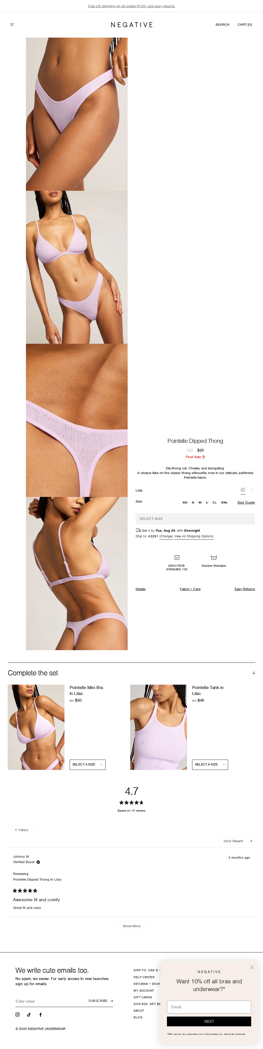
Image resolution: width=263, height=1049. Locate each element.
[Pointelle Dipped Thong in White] (252, 490)
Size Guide (246, 502)
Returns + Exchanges (152, 983)
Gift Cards (143, 997)
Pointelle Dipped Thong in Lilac (37, 879)
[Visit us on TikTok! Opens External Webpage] (29, 1014)
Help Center (144, 977)
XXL (225, 503)
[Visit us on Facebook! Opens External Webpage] (41, 1014)
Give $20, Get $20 (148, 1003)
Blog (138, 1017)
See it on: (111, 50)
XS (186, 503)
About (139, 1010)
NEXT (209, 1021)
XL (214, 502)
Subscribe (97, 1001)
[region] (131, 6)
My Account (144, 990)
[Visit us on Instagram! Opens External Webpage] (18, 1014)
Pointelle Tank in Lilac (208, 690)
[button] (23, 24)
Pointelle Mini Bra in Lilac (86, 690)
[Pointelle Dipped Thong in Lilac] (243, 490)
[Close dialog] (252, 967)
